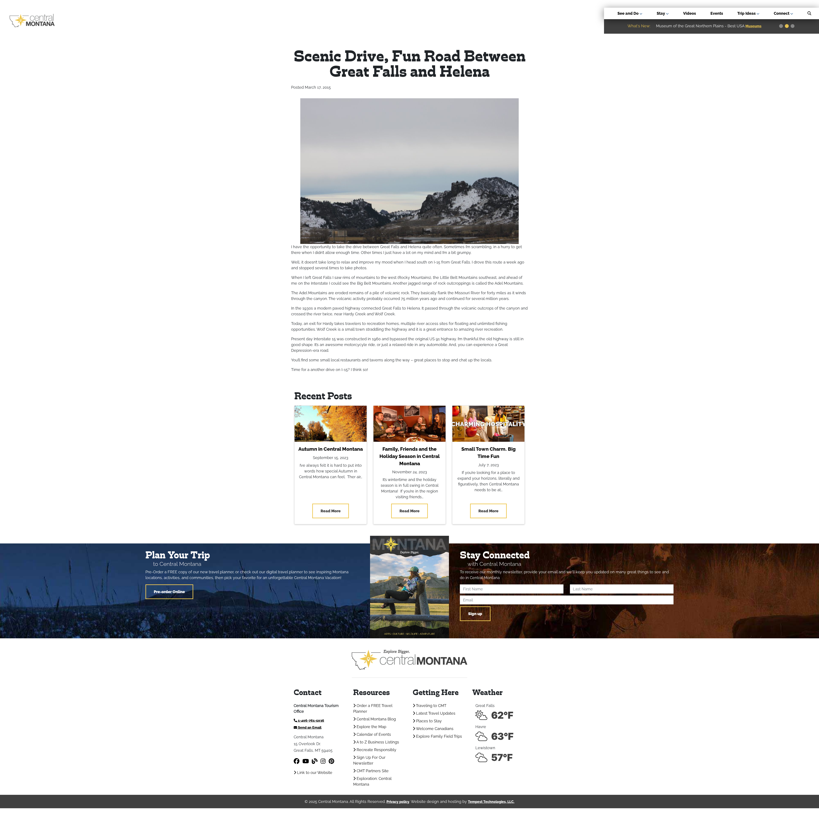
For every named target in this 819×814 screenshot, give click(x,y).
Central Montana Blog (376, 719)
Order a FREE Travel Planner (372, 708)
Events (716, 13)
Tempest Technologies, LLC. (491, 802)
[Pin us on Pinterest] (331, 761)
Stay (661, 13)
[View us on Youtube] (305, 761)
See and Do (628, 13)
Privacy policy (397, 802)
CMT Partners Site (372, 771)
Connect (782, 13)
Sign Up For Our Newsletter (369, 760)
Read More (331, 511)
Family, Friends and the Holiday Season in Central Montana (409, 456)
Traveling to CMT (430, 705)
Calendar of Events (373, 734)
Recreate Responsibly (376, 749)
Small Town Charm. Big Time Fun (488, 452)
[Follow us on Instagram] (323, 761)
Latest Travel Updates (435, 713)
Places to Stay (428, 721)
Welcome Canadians (434, 728)
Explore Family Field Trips (438, 736)
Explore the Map (371, 726)
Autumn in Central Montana (330, 449)
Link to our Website (314, 772)
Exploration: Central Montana (372, 781)
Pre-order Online (169, 591)
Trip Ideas (747, 13)
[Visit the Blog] (315, 761)
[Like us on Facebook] (296, 761)
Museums (690, 26)
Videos (689, 13)
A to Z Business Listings (377, 742)
